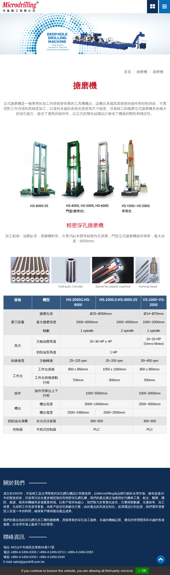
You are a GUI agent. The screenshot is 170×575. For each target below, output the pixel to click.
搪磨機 (142, 72)
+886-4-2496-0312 (52, 552)
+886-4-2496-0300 (24, 552)
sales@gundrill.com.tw (28, 562)
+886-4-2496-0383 (80, 552)
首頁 (127, 72)
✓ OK (142, 571)
